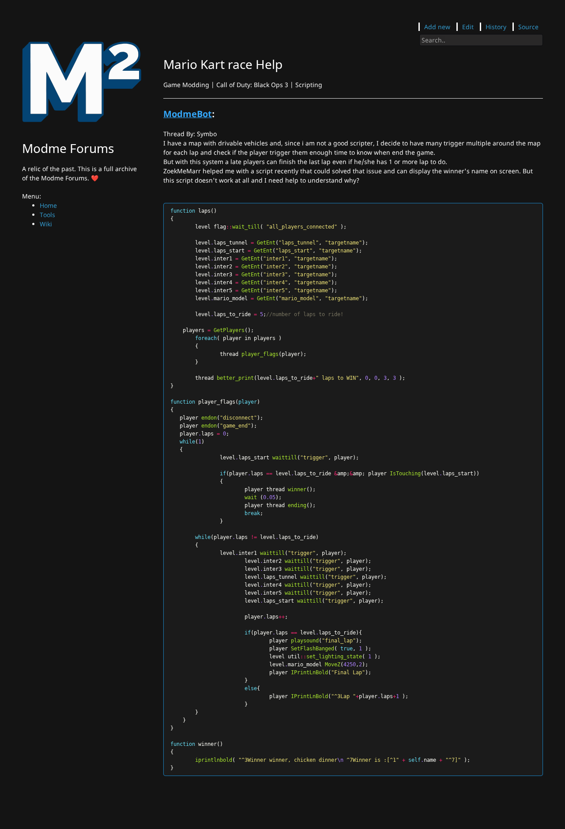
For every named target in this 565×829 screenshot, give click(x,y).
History (496, 27)
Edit (468, 27)
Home (48, 205)
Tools (47, 214)
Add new (437, 27)
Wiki (46, 224)
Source (528, 27)
